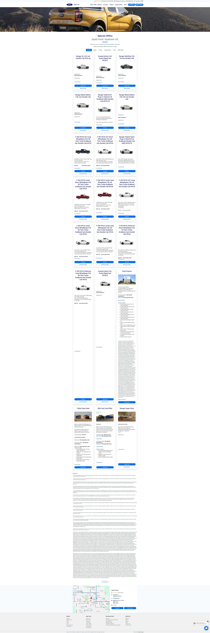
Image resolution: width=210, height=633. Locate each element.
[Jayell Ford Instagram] (143, 1)
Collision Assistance (110, 623)
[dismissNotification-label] (207, 621)
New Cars (88, 618)
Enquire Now (83, 85)
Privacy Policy (128, 625)
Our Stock (105, 4)
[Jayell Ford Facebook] (141, 1)
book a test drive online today (113, 44)
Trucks (67, 622)
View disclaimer (77, 81)
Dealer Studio (141, 632)
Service (107, 618)
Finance (111, 4)
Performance (69, 619)
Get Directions (130, 608)
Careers (127, 621)
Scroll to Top (105, 581)
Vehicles (99, 4)
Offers (95, 4)
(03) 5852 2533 (130, 1)
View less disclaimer (122, 399)
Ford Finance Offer (105, 130)
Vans (67, 623)
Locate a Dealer (121, 300)
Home (91, 4)
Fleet (127, 622)
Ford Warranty (109, 621)
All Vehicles (68, 626)
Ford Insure (88, 627)
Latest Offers (89, 623)
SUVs (67, 621)
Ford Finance (89, 626)
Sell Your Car (131, 4)
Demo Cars (88, 619)
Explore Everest (105, 88)
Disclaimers (75, 473)
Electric (68, 618)
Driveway (105, 127)
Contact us (128, 623)
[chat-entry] (206, 628)
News (127, 619)
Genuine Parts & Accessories (112, 619)
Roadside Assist (109, 622)
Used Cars (88, 621)
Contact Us (117, 608)
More (125, 4)
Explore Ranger (83, 88)
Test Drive (88, 622)
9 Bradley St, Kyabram (120, 1)
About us (127, 618)
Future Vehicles (69, 625)
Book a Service (139, 4)
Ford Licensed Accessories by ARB (113, 625)
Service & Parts (118, 4)
